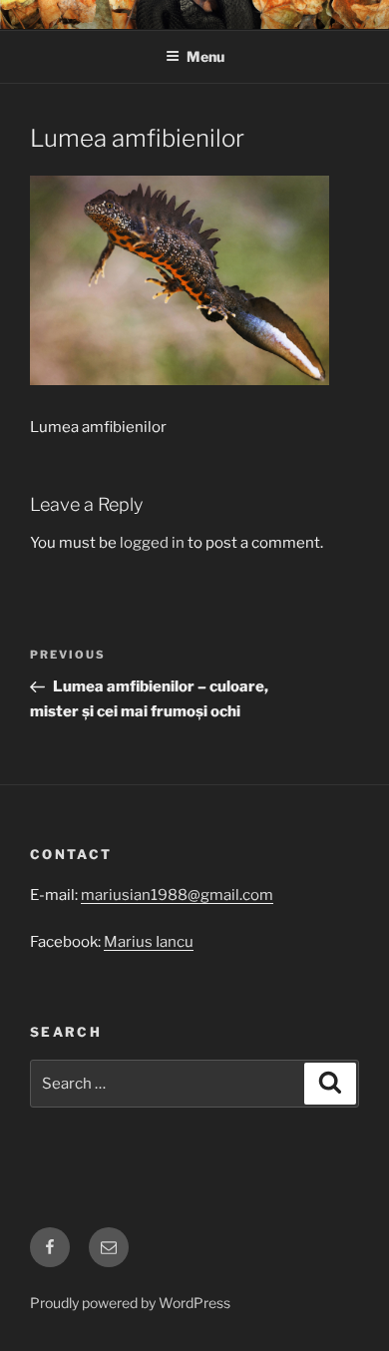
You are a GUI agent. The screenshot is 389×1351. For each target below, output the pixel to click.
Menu (205, 56)
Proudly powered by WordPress (130, 1302)
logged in (152, 543)
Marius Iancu (149, 942)
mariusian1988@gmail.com (177, 895)
